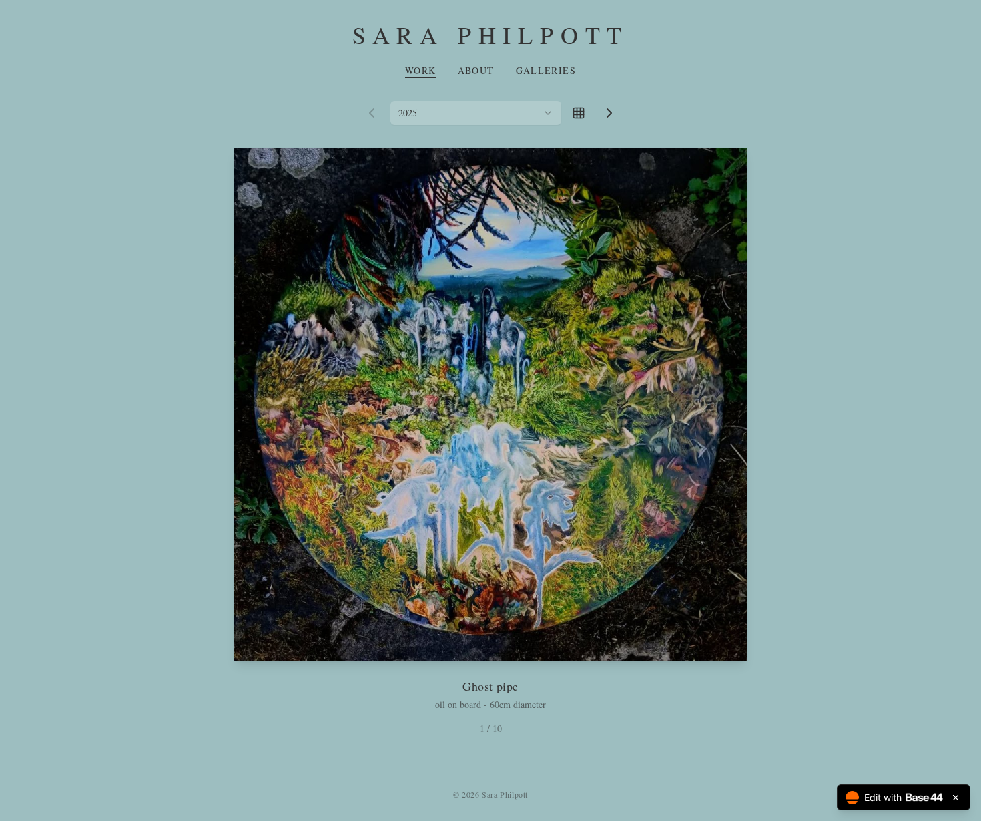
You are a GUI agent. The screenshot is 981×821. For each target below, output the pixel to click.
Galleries (546, 70)
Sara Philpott (490, 35)
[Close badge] (956, 798)
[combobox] (475, 113)
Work (420, 70)
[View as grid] (579, 113)
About (476, 70)
